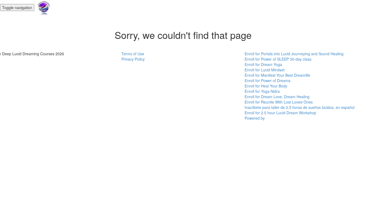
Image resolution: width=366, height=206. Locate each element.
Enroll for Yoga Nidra (262, 91)
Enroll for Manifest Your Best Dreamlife (277, 75)
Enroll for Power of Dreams (267, 80)
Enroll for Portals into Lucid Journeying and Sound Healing (294, 53)
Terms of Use (132, 53)
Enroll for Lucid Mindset (265, 69)
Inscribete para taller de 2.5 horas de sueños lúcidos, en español (299, 107)
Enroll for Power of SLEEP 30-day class (278, 59)
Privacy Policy (133, 59)
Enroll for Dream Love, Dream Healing (277, 96)
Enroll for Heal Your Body (266, 86)
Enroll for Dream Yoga (263, 64)
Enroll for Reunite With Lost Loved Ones (279, 102)
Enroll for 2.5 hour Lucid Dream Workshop (280, 112)
